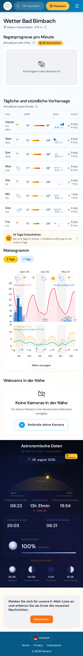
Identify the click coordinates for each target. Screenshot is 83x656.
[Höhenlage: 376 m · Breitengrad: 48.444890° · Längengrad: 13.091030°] (45, 27)
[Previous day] (12, 459)
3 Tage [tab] (11, 259)
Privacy (38, 645)
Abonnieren (41, 619)
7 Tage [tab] (27, 259)
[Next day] (71, 459)
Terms (26, 645)
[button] (75, 6)
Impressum (54, 645)
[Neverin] (7, 6)
